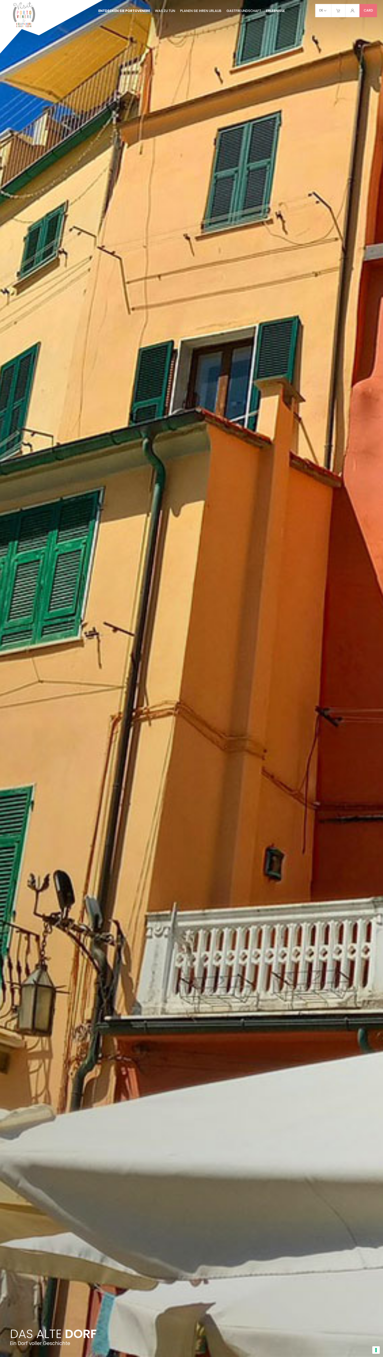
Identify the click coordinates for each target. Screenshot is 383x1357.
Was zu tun (165, 10)
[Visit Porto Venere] (51, 27)
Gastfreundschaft (243, 10)
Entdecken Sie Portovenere (124, 10)
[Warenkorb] (338, 10)
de (321, 11)
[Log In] (352, 10)
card (368, 10)
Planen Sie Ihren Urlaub (200, 10)
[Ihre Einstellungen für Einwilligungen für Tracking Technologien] (376, 1350)
